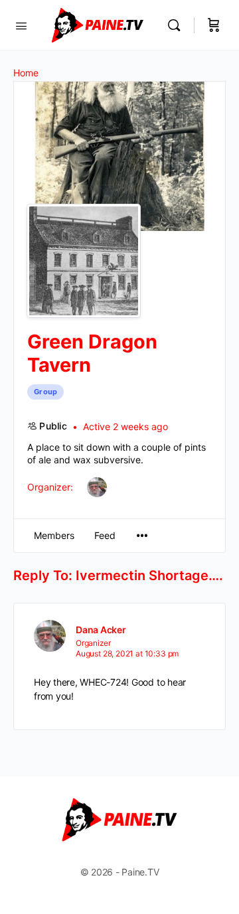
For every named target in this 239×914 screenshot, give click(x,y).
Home (26, 72)
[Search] (177, 25)
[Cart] (213, 25)
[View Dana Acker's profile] (50, 636)
